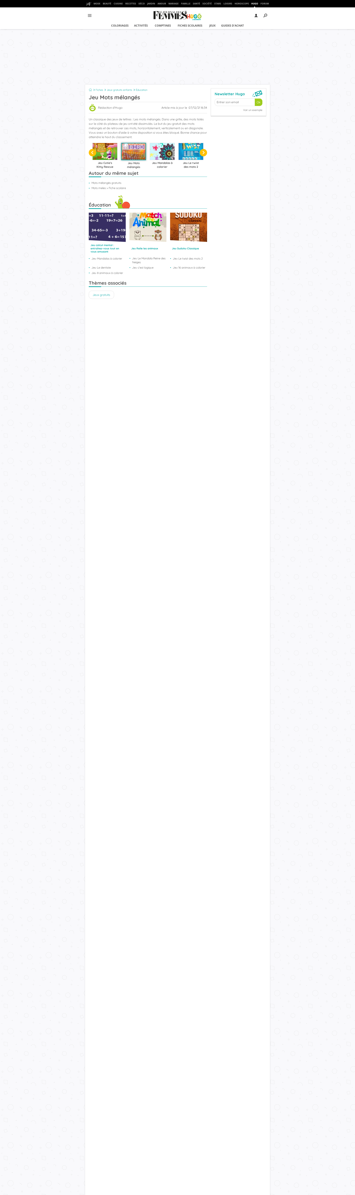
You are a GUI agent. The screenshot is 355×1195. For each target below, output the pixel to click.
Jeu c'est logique (142, 267)
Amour (162, 3)
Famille (185, 3)
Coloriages (120, 25)
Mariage (173, 3)
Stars (217, 3)
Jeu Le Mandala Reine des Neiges (148, 260)
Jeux (212, 25)
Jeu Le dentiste (101, 267)
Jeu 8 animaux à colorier (107, 273)
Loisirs (228, 3)
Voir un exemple (252, 110)
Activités (141, 25)
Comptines (163, 25)
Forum (265, 3)
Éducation (141, 90)
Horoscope (242, 3)
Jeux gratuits (101, 295)
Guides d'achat (232, 25)
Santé (196, 3)
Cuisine (118, 3)
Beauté (107, 3)
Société (207, 3)
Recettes (130, 3)
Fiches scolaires (190, 25)
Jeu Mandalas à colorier (107, 258)
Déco (141, 3)
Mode (97, 3)
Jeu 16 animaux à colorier (189, 267)
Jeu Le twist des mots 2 (188, 258)
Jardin (151, 3)
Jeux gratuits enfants (119, 90)
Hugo (254, 3)
